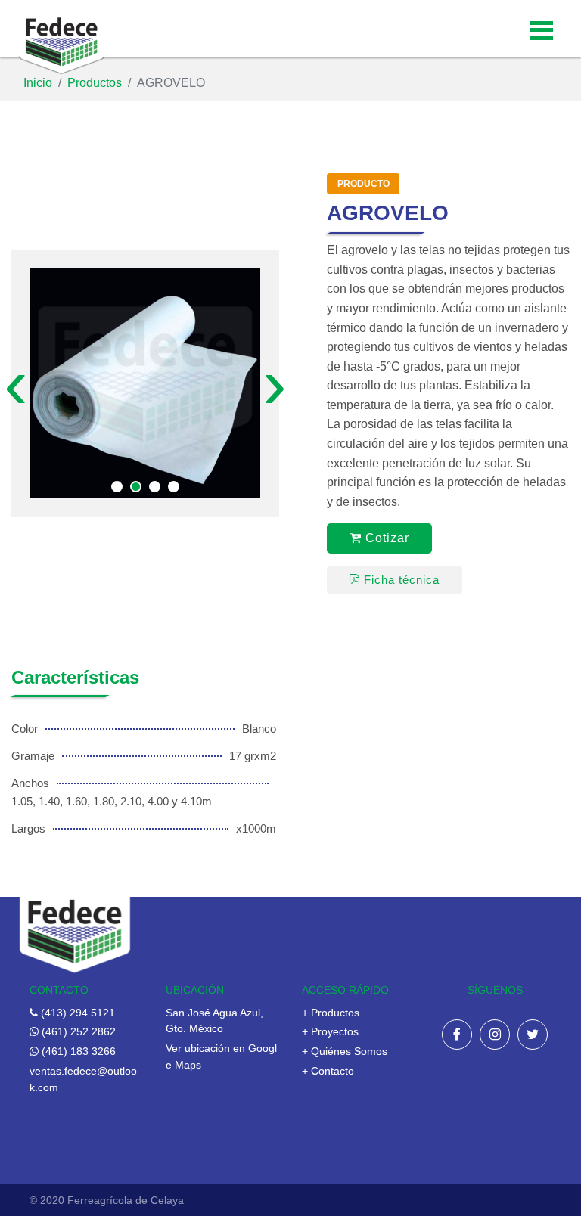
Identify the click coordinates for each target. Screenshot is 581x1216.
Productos (94, 82)
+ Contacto (328, 1071)
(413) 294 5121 (76, 1013)
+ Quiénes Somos (344, 1051)
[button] (116, 486)
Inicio (37, 82)
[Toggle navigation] (541, 28)
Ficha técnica (400, 579)
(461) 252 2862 (77, 1032)
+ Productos (330, 1013)
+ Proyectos (330, 1032)
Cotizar (385, 538)
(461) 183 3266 (77, 1051)
